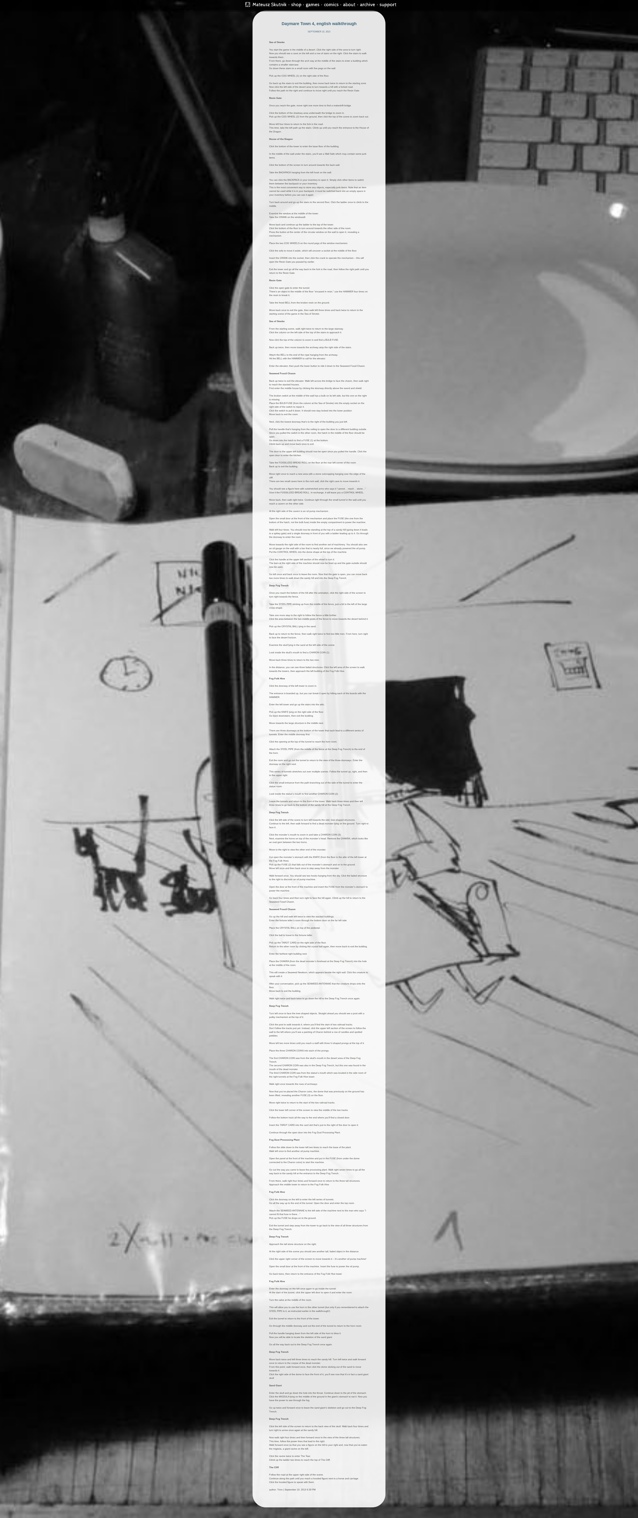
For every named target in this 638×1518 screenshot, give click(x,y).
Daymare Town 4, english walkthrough (319, 23)
